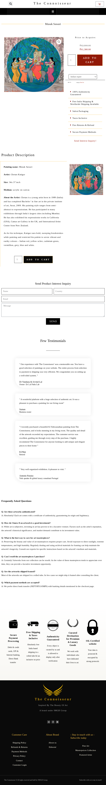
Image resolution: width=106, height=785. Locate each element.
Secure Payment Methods (84, 132)
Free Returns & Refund (83, 125)
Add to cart (90, 60)
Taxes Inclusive (79, 118)
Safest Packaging (80, 111)
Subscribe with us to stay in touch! (90, 780)
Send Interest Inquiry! (85, 141)
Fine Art (82, 82)
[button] (10, 3)
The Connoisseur (53, 3)
